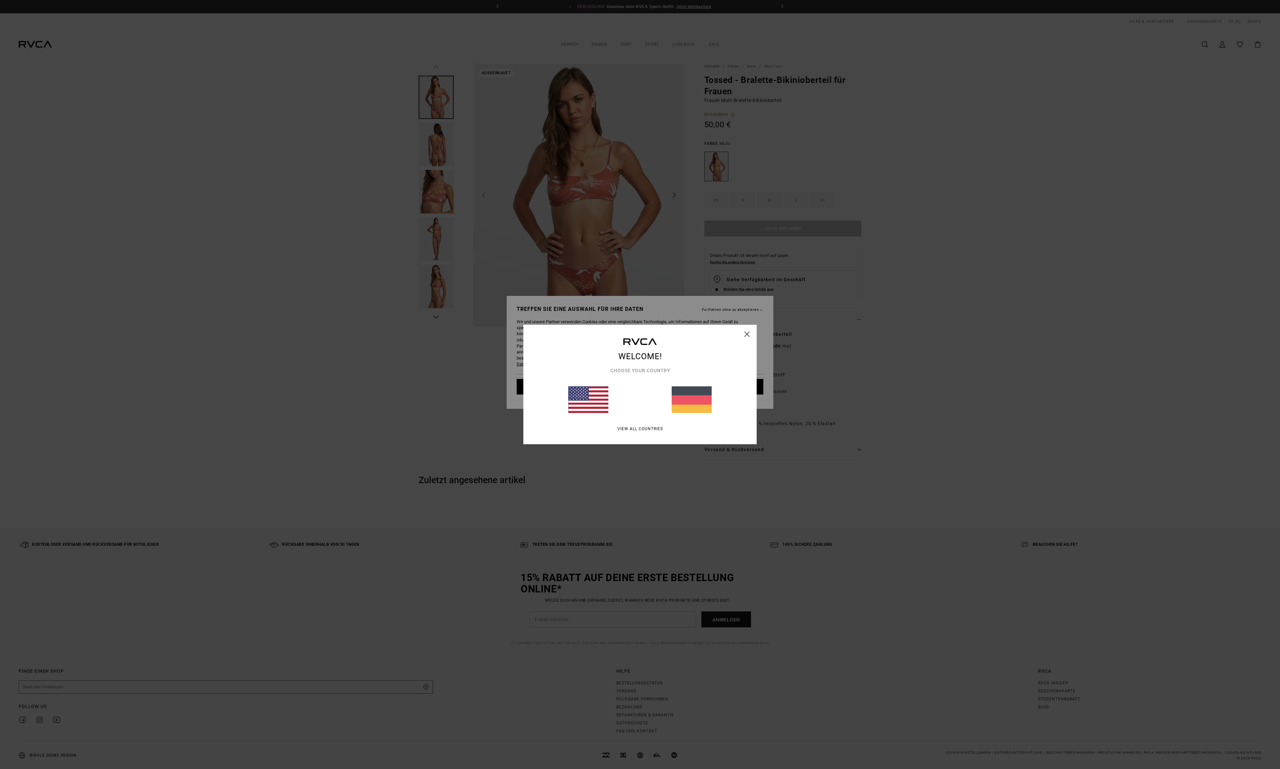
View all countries (640, 428)
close (747, 334)
